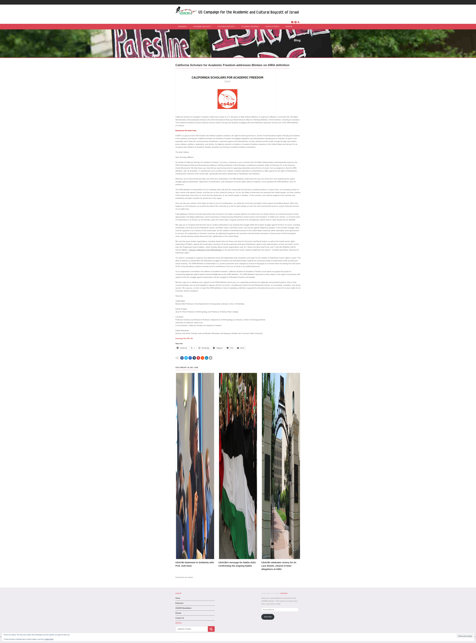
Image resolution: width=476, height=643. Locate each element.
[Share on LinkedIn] (206, 358)
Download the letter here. (186, 131)
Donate (288, 26)
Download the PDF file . (184, 338)
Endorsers (179, 603)
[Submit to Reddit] (202, 358)
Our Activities (272, 26)
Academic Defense (249, 26)
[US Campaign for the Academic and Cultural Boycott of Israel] (237, 11)
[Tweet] (186, 358)
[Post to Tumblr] (194, 358)
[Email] (210, 358)
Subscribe (268, 617)
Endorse (182, 26)
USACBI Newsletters (183, 608)
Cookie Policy (49, 639)
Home (177, 598)
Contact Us (179, 618)
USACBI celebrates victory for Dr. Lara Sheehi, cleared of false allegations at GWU (279, 565)
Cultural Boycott (225, 26)
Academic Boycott (201, 26)
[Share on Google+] (190, 358)
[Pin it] (198, 358)
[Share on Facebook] (182, 358)
